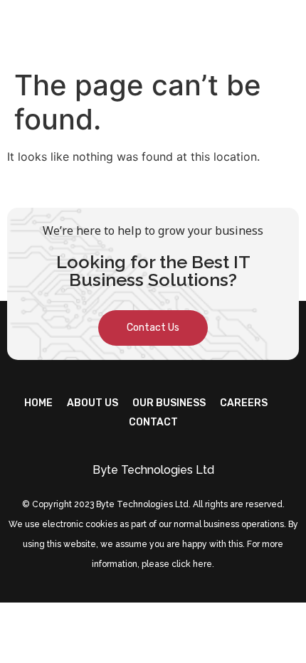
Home (38, 403)
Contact (153, 422)
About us (92, 403)
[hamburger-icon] (283, 31)
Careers (244, 403)
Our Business (169, 403)
